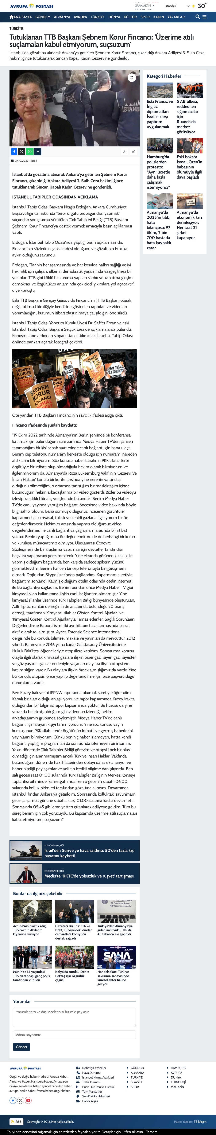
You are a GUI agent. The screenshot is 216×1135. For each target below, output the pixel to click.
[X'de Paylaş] (21, 151)
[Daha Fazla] (37, 151)
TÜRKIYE (137, 1077)
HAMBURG (178, 1068)
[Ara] (198, 17)
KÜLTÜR (130, 17)
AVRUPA (80, 17)
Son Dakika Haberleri (96, 1096)
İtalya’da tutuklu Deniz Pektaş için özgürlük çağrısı (72, 976)
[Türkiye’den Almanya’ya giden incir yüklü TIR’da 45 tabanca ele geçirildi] (116, 911)
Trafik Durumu (91, 1082)
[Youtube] (28, 1100)
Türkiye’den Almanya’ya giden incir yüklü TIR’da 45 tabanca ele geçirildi (115, 930)
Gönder (21, 1047)
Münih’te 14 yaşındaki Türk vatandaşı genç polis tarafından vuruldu (31, 976)
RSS (18, 1122)
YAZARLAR (176, 17)
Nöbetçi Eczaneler (94, 1068)
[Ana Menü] (204, 17)
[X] (20, 1100)
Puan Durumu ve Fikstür (98, 1087)
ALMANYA (62, 17)
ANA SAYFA (23, 17)
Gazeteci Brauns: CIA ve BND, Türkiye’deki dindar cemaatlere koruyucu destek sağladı (73, 932)
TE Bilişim (200, 1122)
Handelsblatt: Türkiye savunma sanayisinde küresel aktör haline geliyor (113, 978)
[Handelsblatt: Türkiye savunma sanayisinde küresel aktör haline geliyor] (116, 957)
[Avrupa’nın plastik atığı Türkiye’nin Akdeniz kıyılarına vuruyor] (32, 911)
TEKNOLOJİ (178, 1082)
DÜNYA (114, 17)
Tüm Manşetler (92, 1092)
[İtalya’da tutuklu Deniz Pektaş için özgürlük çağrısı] (74, 957)
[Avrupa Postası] (31, 6)
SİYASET (136, 1082)
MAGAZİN (177, 1087)
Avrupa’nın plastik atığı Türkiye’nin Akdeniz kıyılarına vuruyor (29, 930)
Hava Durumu (91, 1073)
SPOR (145, 17)
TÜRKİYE (98, 17)
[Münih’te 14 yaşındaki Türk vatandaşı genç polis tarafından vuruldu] (32, 957)
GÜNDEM (42, 17)
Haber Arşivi (90, 1101)
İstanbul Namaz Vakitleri (98, 1077)
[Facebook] (12, 1100)
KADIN (158, 17)
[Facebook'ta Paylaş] (14, 151)
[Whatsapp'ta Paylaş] (30, 151)
